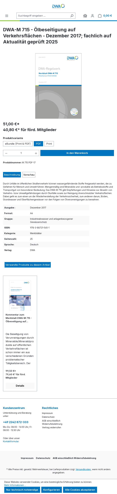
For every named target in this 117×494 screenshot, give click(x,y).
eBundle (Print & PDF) (18, 143)
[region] (58, 86)
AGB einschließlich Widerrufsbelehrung (74, 458)
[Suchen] (71, 16)
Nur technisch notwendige (22, 489)
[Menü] (6, 16)
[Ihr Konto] (92, 16)
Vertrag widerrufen (51, 427)
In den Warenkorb (77, 152)
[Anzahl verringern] (6, 153)
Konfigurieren (51, 489)
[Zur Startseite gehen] (58, 6)
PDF (38, 143)
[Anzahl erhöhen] (36, 153)
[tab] (12, 174)
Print (49, 143)
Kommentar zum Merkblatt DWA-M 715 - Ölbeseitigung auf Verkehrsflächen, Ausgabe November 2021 (19, 318)
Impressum (47, 413)
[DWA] (85, 16)
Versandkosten (83, 469)
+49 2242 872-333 (15, 422)
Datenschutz (48, 417)
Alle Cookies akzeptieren (80, 489)
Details (20, 385)
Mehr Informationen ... (15, 485)
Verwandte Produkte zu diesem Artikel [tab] (27, 264)
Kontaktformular (11, 441)
